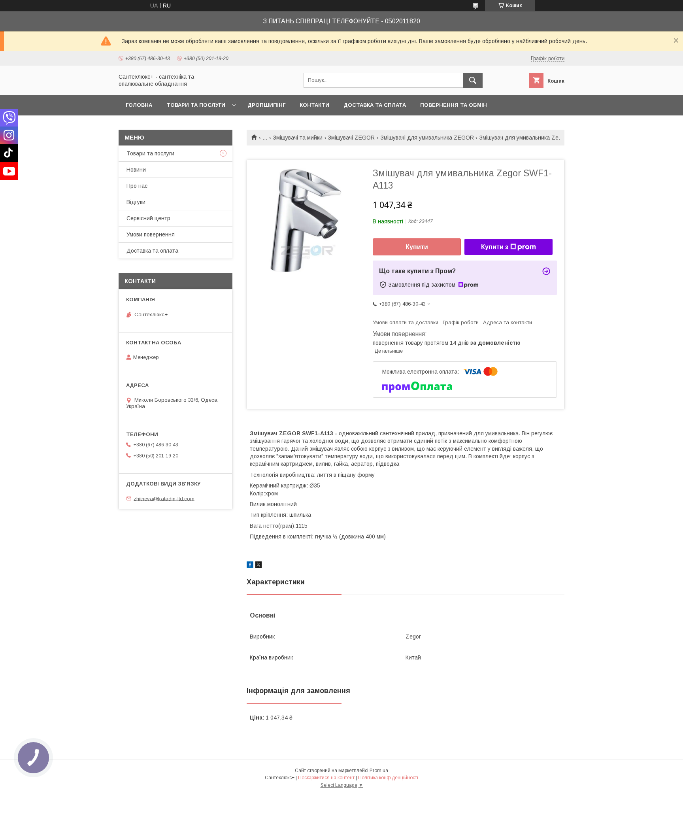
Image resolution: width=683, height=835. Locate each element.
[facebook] (250, 566)
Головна (139, 105)
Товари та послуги (195, 105)
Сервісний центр (148, 218)
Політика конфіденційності (388, 777)
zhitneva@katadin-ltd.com (164, 498)
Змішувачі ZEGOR (351, 137)
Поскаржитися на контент (326, 777)
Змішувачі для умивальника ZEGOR (427, 137)
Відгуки (135, 202)
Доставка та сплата (374, 105)
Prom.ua (379, 770)
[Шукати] (473, 80)
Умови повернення (150, 234)
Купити (417, 247)
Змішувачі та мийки (298, 137)
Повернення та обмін (453, 105)
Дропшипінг (266, 105)
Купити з (494, 247)
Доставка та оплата (152, 250)
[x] (258, 566)
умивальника (502, 433)
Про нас (136, 186)
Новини (136, 169)
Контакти (314, 105)
